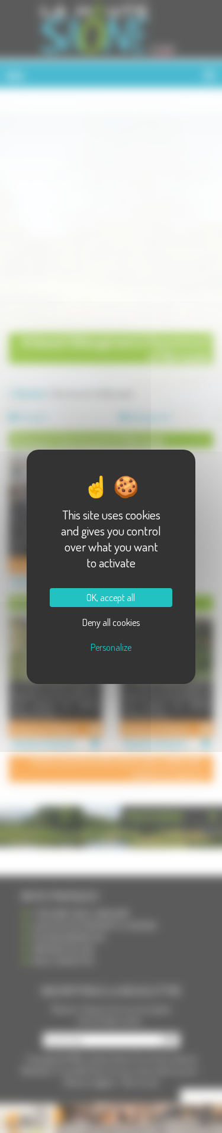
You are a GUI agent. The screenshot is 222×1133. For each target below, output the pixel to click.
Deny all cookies (111, 622)
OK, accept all (110, 597)
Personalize (111, 647)
